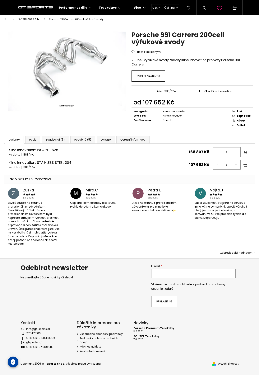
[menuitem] (75, 7)
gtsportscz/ (34, 342)
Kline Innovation (221, 91)
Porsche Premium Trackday (153, 328)
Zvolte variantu (148, 76)
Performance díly (174, 111)
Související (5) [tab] (55, 140)
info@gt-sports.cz (38, 329)
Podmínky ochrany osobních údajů (99, 340)
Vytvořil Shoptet (228, 364)
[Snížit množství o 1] (217, 152)
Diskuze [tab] (106, 140)
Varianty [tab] (14, 140)
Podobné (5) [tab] (82, 140)
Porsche (168, 120)
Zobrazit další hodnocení (236, 253)
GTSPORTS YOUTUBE (39, 347)
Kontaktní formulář (92, 351)
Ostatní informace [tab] (133, 140)
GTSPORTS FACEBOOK (40, 338)
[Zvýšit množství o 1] (235, 152)
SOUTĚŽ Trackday (146, 336)
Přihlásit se (164, 301)
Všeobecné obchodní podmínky (101, 334)
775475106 (33, 333)
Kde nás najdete (90, 347)
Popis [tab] (32, 140)
